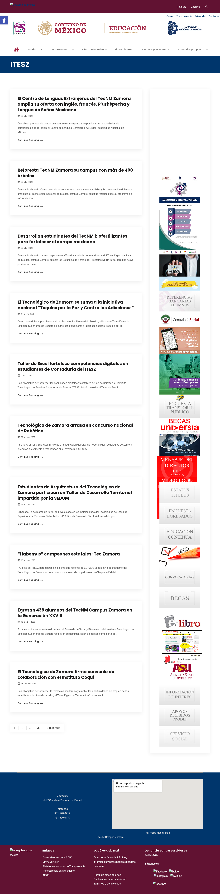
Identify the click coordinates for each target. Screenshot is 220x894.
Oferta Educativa (93, 49)
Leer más (99, 866)
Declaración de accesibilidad (110, 879)
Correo (170, 16)
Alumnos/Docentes (154, 49)
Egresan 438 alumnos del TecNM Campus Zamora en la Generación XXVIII (75, 613)
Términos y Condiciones (107, 883)
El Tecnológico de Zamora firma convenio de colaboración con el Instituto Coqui (66, 674)
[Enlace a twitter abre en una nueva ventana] (174, 871)
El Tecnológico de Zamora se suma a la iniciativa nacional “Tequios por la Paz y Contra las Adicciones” (76, 305)
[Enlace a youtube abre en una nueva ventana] (176, 875)
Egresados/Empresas (191, 49)
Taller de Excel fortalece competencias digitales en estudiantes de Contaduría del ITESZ (73, 366)
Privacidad (200, 16)
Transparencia (184, 16)
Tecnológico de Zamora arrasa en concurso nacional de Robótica (75, 428)
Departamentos (61, 49)
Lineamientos (123, 49)
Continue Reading (28, 140)
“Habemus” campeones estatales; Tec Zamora (69, 554)
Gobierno (195, 6)
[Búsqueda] (206, 6)
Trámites (181, 6)
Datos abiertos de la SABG (57, 857)
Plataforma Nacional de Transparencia (64, 866)
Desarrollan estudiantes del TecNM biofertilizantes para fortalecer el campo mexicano (72, 239)
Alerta (46, 875)
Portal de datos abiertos (107, 874)
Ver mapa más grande (157, 832)
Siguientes (53, 727)
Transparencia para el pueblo (59, 870)
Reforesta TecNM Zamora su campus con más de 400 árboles (75, 173)
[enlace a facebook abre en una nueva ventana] (160, 871)
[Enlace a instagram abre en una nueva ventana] (161, 875)
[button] (4, 20)
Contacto (214, 16)
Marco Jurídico (51, 862)
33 (38, 727)
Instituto (33, 49)
